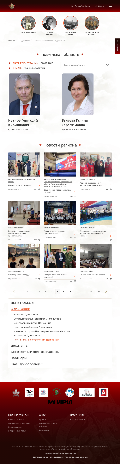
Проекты (43, 419)
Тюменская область (87, 179)
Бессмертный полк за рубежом (48, 424)
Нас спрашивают (77, 419)
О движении (25, 41)
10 (70, 291)
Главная (11, 41)
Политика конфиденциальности (60, 453)
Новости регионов (16, 419)
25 (91, 291)
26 (98, 291)
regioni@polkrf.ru (34, 68)
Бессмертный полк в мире (19, 423)
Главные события (18, 415)
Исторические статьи (17, 431)
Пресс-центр (77, 415)
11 (77, 291)
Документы (44, 430)
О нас (42, 415)
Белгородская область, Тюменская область (21, 180)
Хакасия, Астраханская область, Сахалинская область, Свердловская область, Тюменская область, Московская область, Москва (58, 182)
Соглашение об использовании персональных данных (60, 457)
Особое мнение (15, 427)
